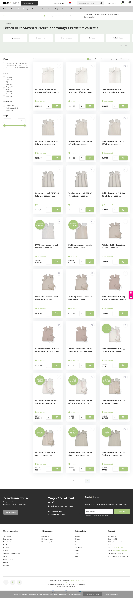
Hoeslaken (35, 9)
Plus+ (78, 581)
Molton (44, 9)
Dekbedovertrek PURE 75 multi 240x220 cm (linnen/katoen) (113, 403)
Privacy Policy (8, 559)
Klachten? (6, 548)
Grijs (9, 80)
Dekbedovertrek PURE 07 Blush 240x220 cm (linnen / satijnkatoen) (114, 300)
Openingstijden (11, 512)
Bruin (8, 89)
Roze (9, 96)
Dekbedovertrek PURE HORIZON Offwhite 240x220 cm (48, 92)
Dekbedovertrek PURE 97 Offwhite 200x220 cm (80, 143)
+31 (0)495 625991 (55, 511)
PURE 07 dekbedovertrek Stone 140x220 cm (80, 298)
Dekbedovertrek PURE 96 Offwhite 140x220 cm (113, 195)
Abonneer (122, 511)
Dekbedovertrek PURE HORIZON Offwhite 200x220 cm (81, 92)
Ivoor (9, 84)
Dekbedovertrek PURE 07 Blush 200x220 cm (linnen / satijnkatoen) (47, 351)
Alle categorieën (28, 3)
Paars (9, 77)
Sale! (80, 9)
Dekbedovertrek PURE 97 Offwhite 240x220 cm (47, 143)
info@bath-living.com (56, 514)
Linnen (9, 110)
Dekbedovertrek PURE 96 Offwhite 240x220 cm (47, 195)
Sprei (28, 9)
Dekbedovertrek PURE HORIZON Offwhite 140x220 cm (114, 92)
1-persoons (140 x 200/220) (16, 63)
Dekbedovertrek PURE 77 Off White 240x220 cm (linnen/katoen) (113, 351)
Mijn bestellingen (47, 539)
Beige (9, 87)
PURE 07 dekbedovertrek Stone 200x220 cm (46, 298)
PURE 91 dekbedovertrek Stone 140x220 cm (80, 246)
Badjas (57, 9)
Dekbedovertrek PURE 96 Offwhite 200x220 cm (80, 195)
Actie (5, 556)
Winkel (5, 551)
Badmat (73, 9)
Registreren (45, 536)
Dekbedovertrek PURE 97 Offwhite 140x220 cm (113, 143)
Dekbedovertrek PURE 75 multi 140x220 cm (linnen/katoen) (46, 455)
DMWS (72, 581)
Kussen (13, 9)
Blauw (9, 94)
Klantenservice (59, 3)
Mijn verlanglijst (46, 542)
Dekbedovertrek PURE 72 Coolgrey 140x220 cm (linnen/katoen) (113, 455)
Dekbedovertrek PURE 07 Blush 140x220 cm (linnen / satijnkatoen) (80, 351)
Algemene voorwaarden (11, 553)
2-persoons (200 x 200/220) (16, 65)
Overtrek (21, 9)
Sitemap (6, 565)
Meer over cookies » (112, 594)
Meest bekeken (100, 59)
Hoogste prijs (125, 59)
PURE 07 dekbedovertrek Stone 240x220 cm (113, 246)
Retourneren (7, 539)
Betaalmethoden (9, 542)
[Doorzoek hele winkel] (101, 3)
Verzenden (7, 536)
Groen (9, 91)
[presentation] (121, 45)
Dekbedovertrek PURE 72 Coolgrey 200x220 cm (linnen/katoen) (80, 455)
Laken (50, 9)
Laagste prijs (113, 59)
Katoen (10, 106)
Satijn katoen (12, 108)
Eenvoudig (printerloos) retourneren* (18, 16)
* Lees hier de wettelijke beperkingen (96, 515)
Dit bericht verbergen (92, 594)
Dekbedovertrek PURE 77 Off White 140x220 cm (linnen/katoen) (80, 403)
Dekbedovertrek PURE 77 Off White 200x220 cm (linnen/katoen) (46, 403)
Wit (8, 82)
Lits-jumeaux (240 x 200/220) (17, 68)
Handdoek (65, 9)
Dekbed (5, 9)
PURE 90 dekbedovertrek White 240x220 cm (46, 246)
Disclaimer (6, 562)
